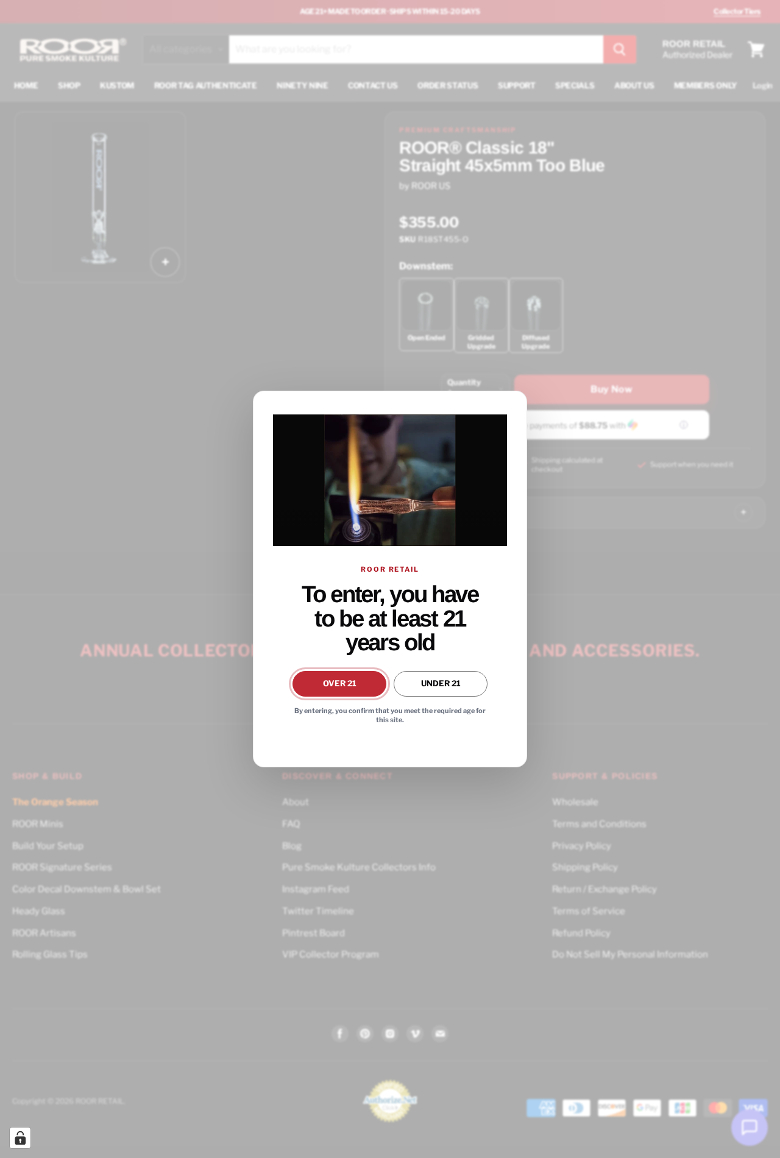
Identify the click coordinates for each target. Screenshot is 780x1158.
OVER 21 (339, 683)
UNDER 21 (441, 683)
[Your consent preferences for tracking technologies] (20, 1138)
